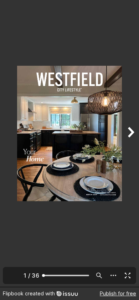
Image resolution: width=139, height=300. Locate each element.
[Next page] (130, 143)
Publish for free (118, 293)
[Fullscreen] (127, 275)
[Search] (99, 275)
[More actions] (113, 275)
